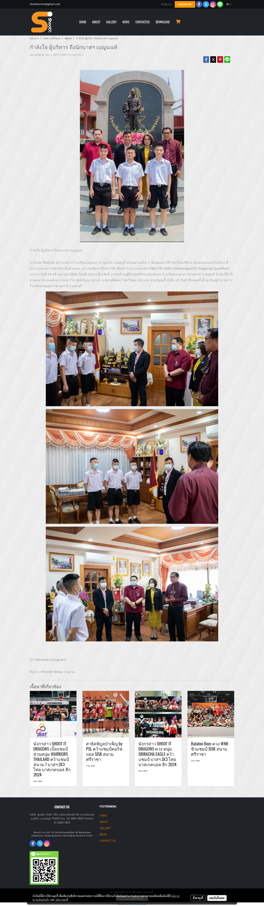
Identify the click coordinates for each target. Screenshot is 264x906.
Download (163, 22)
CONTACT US (108, 840)
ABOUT (96, 22)
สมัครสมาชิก (185, 4)
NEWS (125, 22)
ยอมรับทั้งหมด (216, 898)
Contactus (142, 22)
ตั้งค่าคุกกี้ (198, 898)
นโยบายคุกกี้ (61, 899)
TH (230, 4)
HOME (82, 22)
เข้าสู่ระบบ (166, 4)
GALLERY (111, 22)
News (103, 834)
